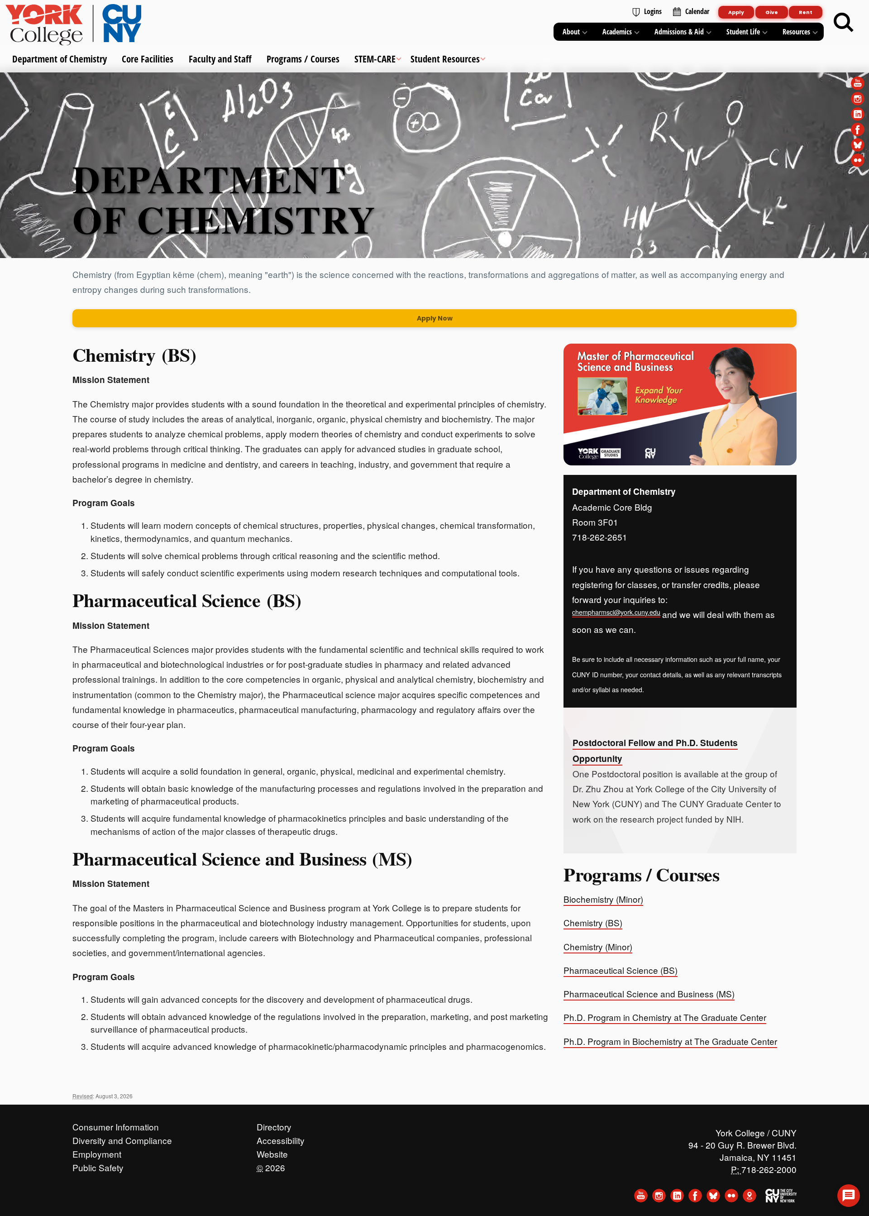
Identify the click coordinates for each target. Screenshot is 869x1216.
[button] (848, 1195)
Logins (653, 11)
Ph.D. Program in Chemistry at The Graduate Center (664, 1017)
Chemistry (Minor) (597, 946)
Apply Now (435, 318)
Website (272, 1152)
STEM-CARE (375, 59)
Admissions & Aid (679, 32)
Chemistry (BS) (134, 354)
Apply (736, 12)
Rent (805, 12)
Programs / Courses (302, 59)
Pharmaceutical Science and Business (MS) (242, 858)
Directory (274, 1124)
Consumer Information (115, 1124)
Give (771, 12)
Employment (96, 1152)
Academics (617, 32)
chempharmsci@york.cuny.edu (616, 612)
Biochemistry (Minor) (603, 899)
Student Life (743, 32)
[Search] (844, 23)
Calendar (697, 11)
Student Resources (445, 59)
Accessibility (281, 1138)
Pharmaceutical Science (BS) (186, 600)
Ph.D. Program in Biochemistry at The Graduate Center (670, 1041)
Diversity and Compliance (122, 1138)
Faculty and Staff (219, 59)
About (571, 32)
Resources (796, 32)
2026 (271, 1165)
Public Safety (98, 1165)
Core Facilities (147, 59)
